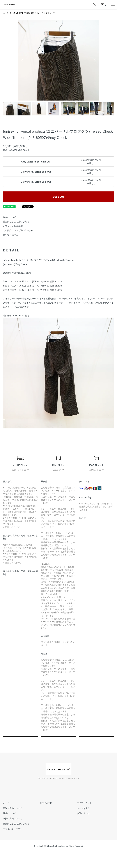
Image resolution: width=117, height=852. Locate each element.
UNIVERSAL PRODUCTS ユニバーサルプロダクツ (34, 13)
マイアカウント (84, 802)
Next (94, 60)
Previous (22, 60)
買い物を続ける (10, 234)
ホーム (6, 13)
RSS (42, 802)
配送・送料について (12, 808)
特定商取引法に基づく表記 (16, 221)
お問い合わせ (83, 813)
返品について (9, 217)
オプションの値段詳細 (13, 225)
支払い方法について (12, 818)
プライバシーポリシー (13, 828)
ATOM (49, 802)
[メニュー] (112, 4)
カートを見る (83, 808)
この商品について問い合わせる (18, 230)
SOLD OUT (58, 196)
